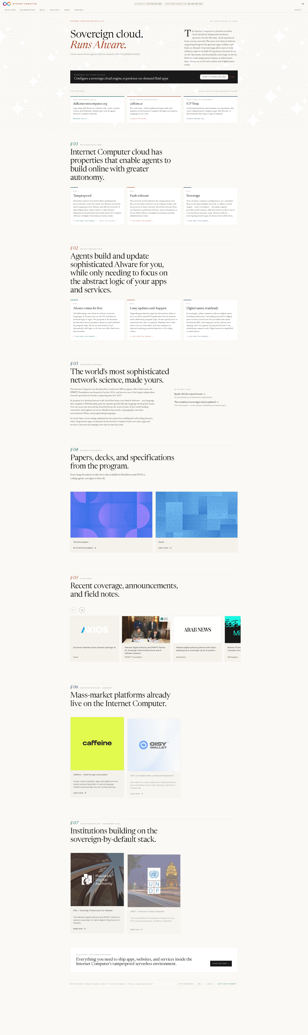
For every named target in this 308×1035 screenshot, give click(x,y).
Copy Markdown (185, 984)
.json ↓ (210, 984)
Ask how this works (85, 221)
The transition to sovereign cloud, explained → (196, 402)
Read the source (108, 221)
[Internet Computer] (20, 4)
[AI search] (303, 4)
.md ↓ (200, 984)
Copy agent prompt (227, 984)
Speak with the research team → (189, 394)
